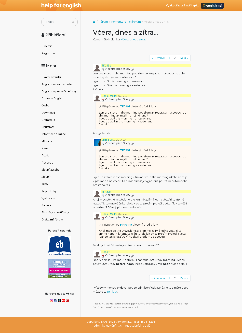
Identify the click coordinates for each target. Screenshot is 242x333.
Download (48, 112)
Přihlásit (46, 46)
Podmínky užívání (104, 325)
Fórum (103, 21)
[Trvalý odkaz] (132, 68)
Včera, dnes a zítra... (133, 39)
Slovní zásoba (50, 169)
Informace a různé (53, 134)
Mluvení (47, 141)
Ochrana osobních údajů (134, 325)
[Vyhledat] (73, 22)
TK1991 (106, 65)
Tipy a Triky (48, 191)
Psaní (45, 148)
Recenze (47, 162)
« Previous (158, 57)
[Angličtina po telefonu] (59, 268)
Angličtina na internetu (56, 84)
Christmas (47, 127)
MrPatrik (106, 191)
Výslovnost (48, 198)
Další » (184, 57)
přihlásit (112, 291)
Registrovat (49, 53)
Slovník (46, 176)
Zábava (46, 205)
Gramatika (48, 119)
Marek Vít (114, 139)
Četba (45, 105)
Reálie (45, 155)
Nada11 (106, 252)
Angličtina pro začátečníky (59, 91)
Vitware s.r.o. (124, 321)
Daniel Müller (115, 96)
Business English (52, 98)
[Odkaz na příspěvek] (100, 106)
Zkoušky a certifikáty (55, 212)
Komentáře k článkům (126, 21)
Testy (44, 183)
